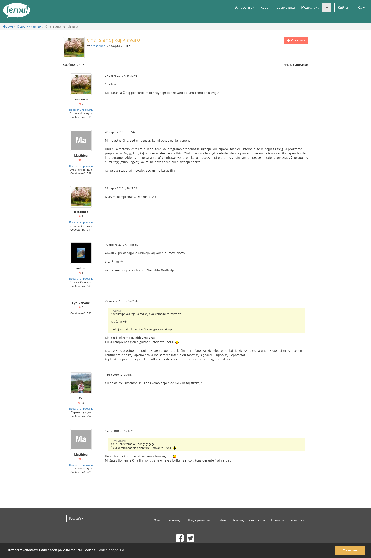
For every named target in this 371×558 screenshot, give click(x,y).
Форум (8, 26)
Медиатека (310, 7)
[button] (326, 7)
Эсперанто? (244, 7)
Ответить (297, 40)
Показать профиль (81, 109)
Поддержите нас (200, 520)
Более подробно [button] (111, 550)
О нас (158, 520)
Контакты (297, 520)
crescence (98, 46)
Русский (75, 518)
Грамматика (285, 7)
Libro (222, 520)
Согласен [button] (350, 550)
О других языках (29, 26)
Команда (175, 520)
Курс (264, 7)
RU (360, 7)
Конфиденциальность (248, 520)
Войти (343, 7)
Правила (277, 520)
